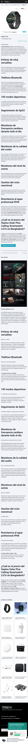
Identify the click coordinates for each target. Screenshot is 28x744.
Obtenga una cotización (8, 245)
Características (4, 44)
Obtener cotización (23, 250)
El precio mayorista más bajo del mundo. (11, 250)
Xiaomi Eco (7, 4)
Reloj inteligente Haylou (15, 4)
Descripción (4, 257)
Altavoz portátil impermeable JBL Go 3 (15, 740)
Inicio (2, 4)
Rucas (2, 719)
